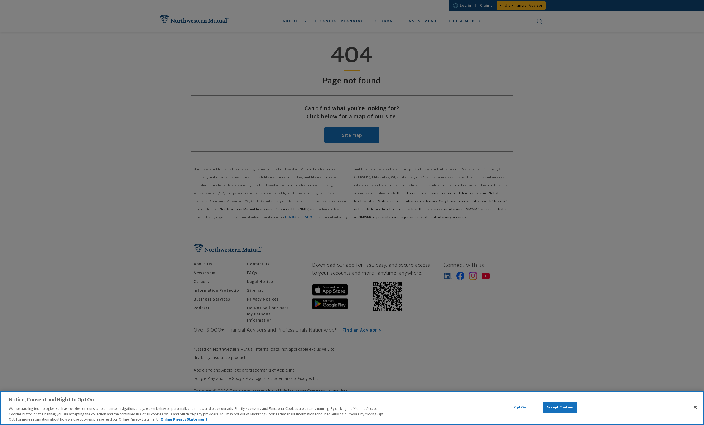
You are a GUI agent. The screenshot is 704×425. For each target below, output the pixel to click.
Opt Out (521, 407)
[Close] (695, 407)
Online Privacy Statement (184, 419)
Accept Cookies (559, 407)
